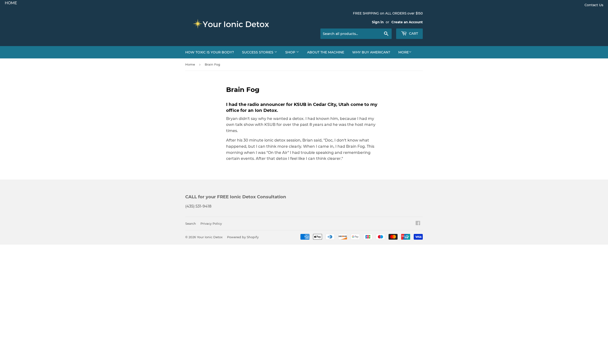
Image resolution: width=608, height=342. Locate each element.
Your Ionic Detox (210, 237)
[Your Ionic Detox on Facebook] (417, 223)
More (403, 52)
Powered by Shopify (243, 237)
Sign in (378, 22)
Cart (413, 33)
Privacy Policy (211, 223)
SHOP (290, 52)
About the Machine (325, 52)
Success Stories (258, 52)
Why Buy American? (371, 52)
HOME (11, 3)
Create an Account (407, 22)
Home (190, 64)
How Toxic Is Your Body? (209, 52)
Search (190, 223)
